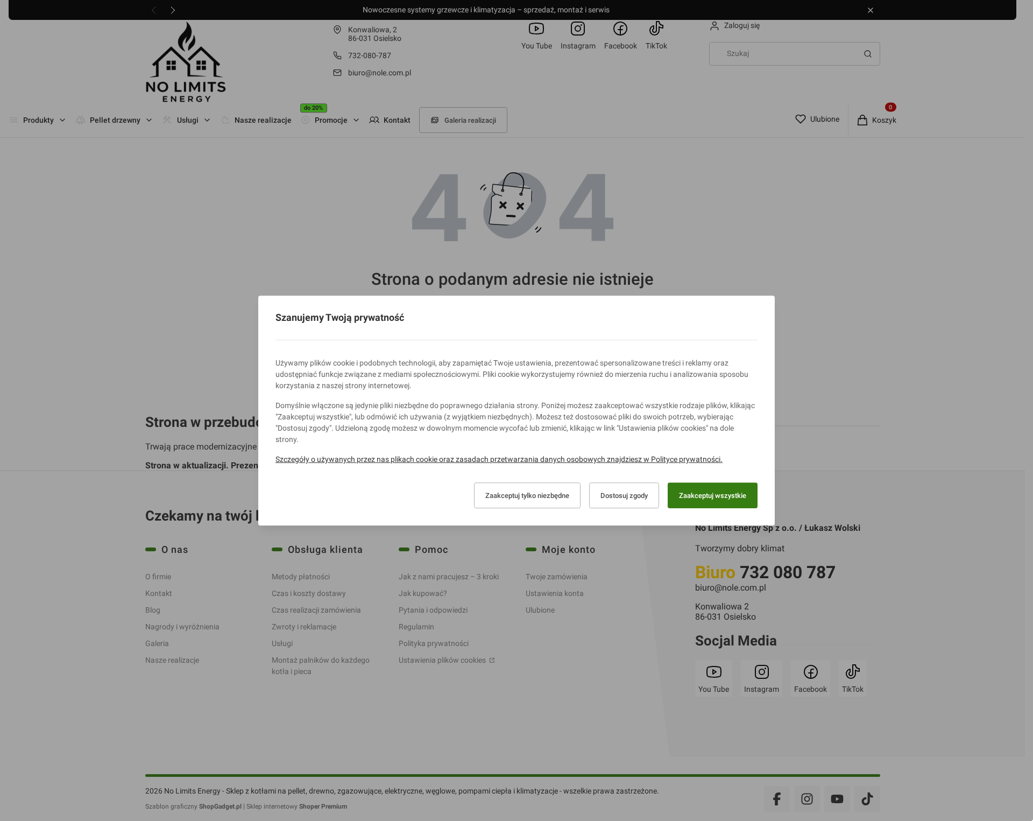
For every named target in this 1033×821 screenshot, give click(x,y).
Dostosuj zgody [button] (624, 496)
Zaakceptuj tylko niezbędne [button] (527, 496)
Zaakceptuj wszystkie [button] (712, 496)
